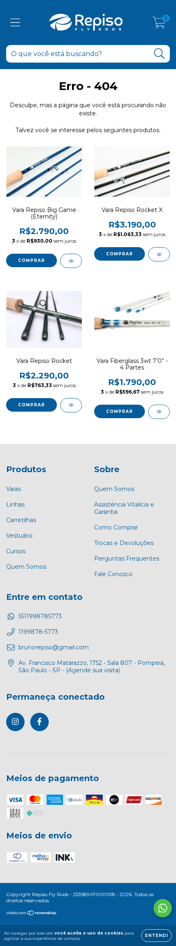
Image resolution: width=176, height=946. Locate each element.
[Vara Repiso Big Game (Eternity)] (71, 261)
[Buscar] (159, 53)
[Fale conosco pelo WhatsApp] (162, 908)
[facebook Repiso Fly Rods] (39, 722)
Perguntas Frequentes (126, 558)
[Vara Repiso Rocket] (71, 405)
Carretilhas (21, 520)
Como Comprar (116, 527)
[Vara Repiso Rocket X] (159, 254)
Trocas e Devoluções (123, 543)
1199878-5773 (38, 631)
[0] (159, 24)
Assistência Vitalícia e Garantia (124, 508)
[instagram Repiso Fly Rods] (15, 722)
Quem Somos (26, 566)
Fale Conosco (113, 574)
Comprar (31, 260)
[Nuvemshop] (31, 914)
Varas (13, 489)
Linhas (15, 504)
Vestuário (19, 535)
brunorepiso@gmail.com (53, 647)
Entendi (156, 935)
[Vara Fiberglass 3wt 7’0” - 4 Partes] (159, 412)
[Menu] (15, 23)
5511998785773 (40, 616)
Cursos (15, 551)
